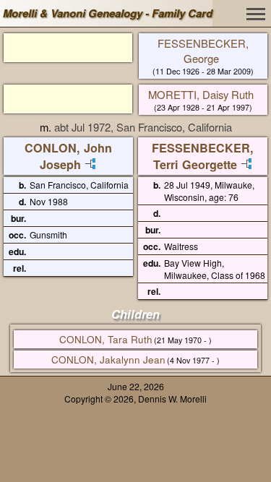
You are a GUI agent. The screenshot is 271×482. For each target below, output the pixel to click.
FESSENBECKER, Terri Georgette (203, 156)
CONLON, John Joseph (68, 156)
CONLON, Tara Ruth (105, 339)
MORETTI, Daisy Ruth (201, 94)
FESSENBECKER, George (203, 50)
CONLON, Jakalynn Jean (108, 359)
